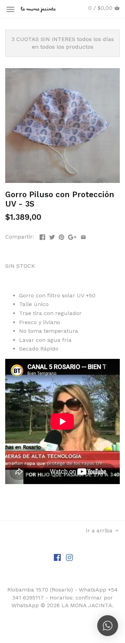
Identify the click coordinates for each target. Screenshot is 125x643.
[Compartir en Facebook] (42, 236)
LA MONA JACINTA (86, 605)
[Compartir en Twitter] (52, 236)
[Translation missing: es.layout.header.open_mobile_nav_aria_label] (10, 9)
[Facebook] (57, 557)
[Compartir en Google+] (72, 236)
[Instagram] (69, 557)
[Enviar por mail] (83, 236)
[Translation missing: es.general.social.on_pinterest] (61, 236)
